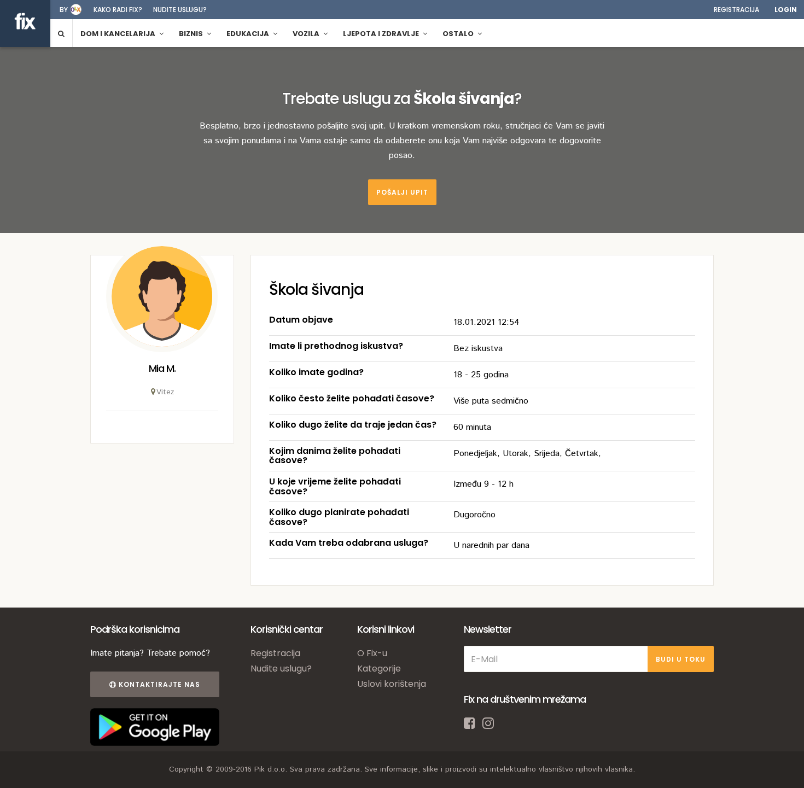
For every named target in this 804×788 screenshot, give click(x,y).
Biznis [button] (192, 33)
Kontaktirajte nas (158, 684)
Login (785, 9)
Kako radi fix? (118, 9)
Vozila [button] (307, 33)
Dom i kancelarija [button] (118, 33)
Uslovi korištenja (391, 684)
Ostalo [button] (458, 33)
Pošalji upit (402, 192)
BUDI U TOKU (681, 659)
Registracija (736, 9)
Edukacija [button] (248, 33)
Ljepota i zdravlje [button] (382, 33)
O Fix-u (372, 653)
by (64, 9)
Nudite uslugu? (180, 9)
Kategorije (379, 668)
